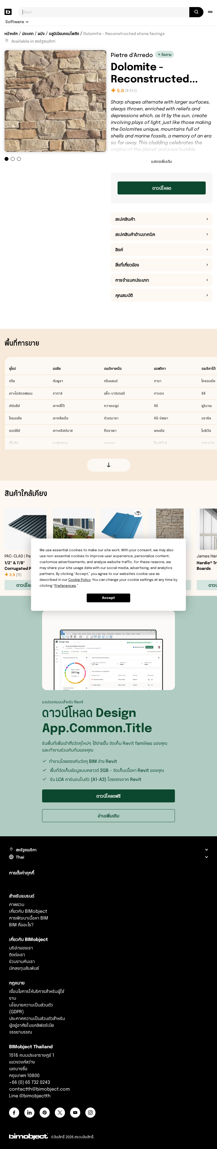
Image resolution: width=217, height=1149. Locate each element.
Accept (108, 597)
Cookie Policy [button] (79, 579)
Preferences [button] (65, 585)
